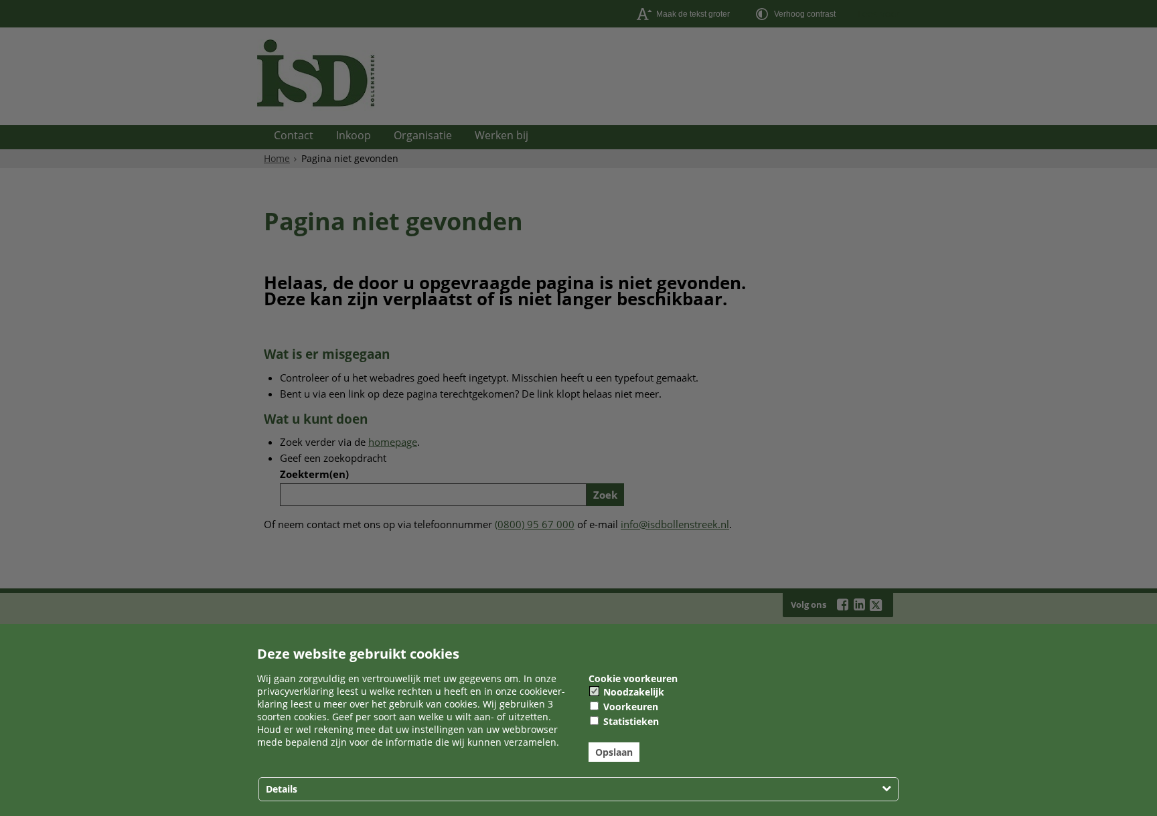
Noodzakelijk (632, 691)
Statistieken (630, 721)
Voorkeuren (629, 706)
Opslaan (614, 752)
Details (281, 789)
